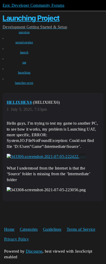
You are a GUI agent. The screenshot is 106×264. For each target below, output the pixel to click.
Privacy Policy (16, 239)
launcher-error (24, 83)
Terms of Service (81, 229)
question (24, 32)
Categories (29, 229)
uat (24, 62)
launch (24, 52)
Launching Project (31, 18)
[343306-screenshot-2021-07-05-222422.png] (46, 157)
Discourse (34, 251)
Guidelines (52, 229)
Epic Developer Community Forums (33, 5)
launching (24, 72)
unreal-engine (24, 42)
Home (9, 229)
